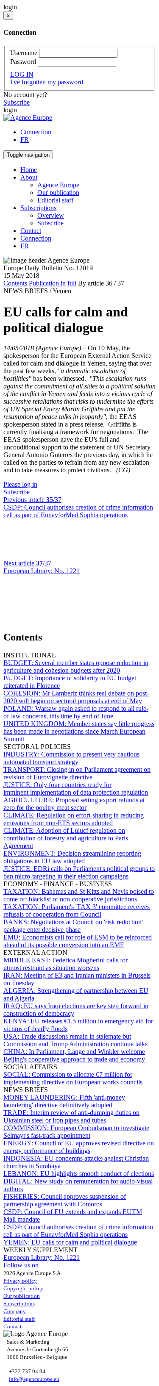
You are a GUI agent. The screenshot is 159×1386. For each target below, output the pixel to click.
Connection (35, 132)
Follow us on (21, 1265)
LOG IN (21, 74)
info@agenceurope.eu (34, 1379)
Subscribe (16, 102)
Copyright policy (23, 1288)
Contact (30, 230)
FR (24, 139)
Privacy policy (20, 1281)
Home (28, 169)
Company (14, 1311)
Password (23, 61)
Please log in (20, 484)
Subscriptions (19, 1303)
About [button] (28, 177)
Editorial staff (55, 200)
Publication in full (52, 283)
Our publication (58, 192)
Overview (50, 215)
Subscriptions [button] (38, 207)
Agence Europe (58, 184)
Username (23, 52)
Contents (15, 283)
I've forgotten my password (46, 82)
